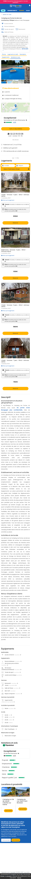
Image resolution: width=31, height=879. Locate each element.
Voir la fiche (8, 810)
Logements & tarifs (12, 54)
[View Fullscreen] (3, 111)
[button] (15, 10)
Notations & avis (15, 57)
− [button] (3, 107)
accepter (9, 876)
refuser (2, 876)
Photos (4, 54)
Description (23, 54)
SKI (3, 10)
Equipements (5, 57)
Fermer (19, 878)
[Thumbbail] (4, 81)
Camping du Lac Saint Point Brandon (22, 801)
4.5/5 (14, 122)
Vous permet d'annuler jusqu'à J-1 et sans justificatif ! (16, 1)
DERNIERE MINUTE (12, 10)
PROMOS (21, 10)
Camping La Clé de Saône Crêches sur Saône (8, 801)
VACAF (28, 10)
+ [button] (3, 105)
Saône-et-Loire (6, 14)
